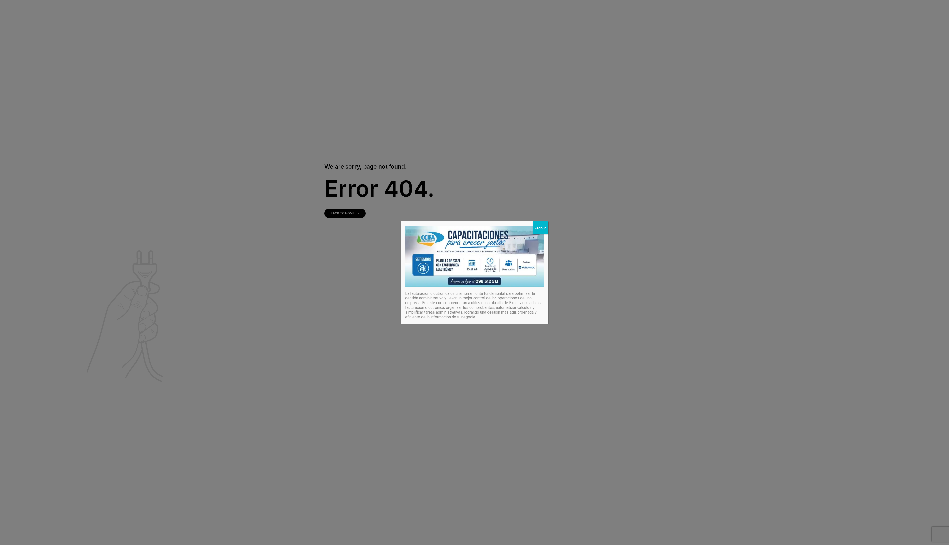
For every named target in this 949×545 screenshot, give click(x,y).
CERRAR (540, 227)
